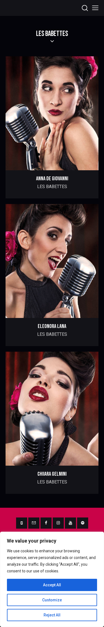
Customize (52, 600)
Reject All (52, 615)
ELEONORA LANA (52, 326)
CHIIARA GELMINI (52, 474)
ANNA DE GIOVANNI (52, 178)
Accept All (52, 585)
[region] (52, 579)
